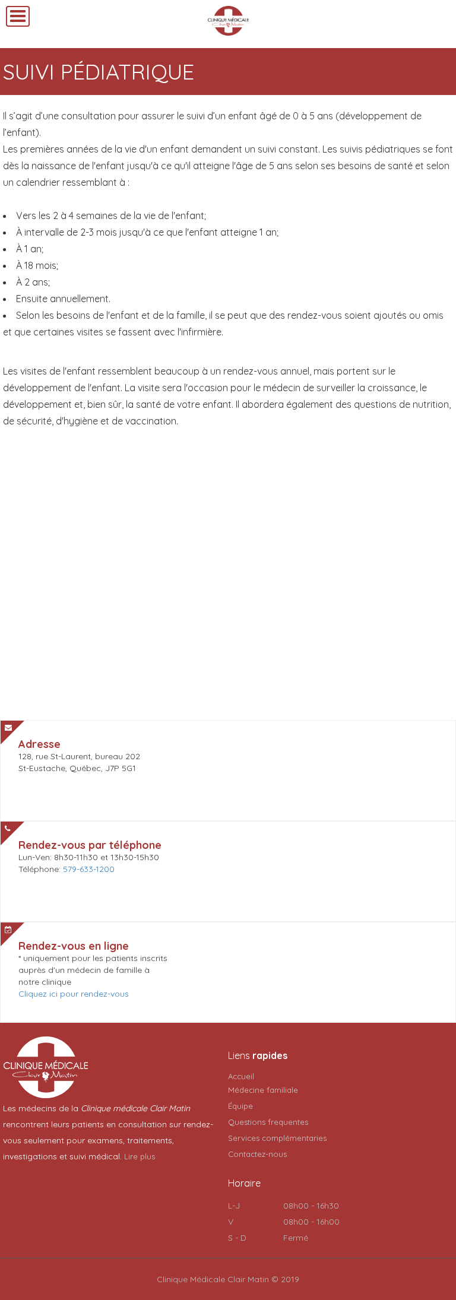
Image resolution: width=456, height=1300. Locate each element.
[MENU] (18, 16)
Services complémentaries (277, 1138)
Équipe (240, 1106)
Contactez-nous (257, 1154)
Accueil (241, 1076)
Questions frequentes (268, 1122)
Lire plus (139, 1156)
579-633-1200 (89, 869)
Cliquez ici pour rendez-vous (73, 993)
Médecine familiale (263, 1090)
